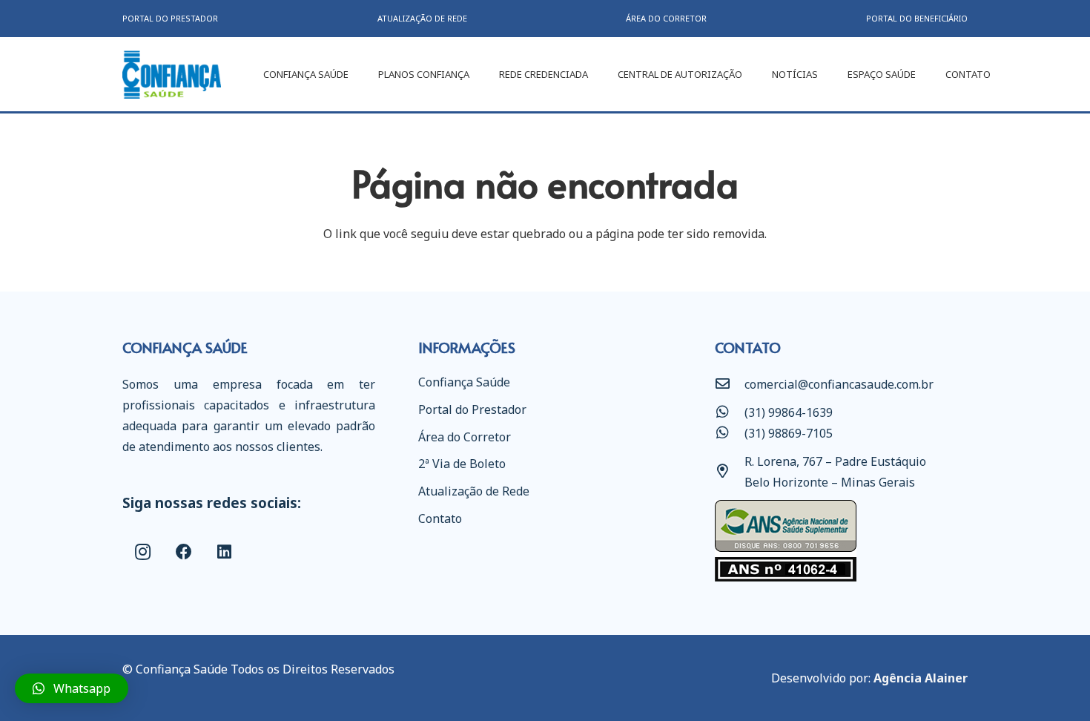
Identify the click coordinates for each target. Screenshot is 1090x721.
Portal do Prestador (472, 409)
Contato (440, 518)
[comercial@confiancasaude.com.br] (729, 384)
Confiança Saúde (464, 382)
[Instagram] (142, 552)
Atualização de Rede (473, 491)
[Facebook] (183, 552)
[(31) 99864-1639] (729, 412)
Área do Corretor (464, 437)
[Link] (171, 74)
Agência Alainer (920, 678)
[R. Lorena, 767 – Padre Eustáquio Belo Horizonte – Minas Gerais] (729, 471)
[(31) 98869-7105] (729, 433)
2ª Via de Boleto (462, 463)
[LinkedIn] (224, 552)
